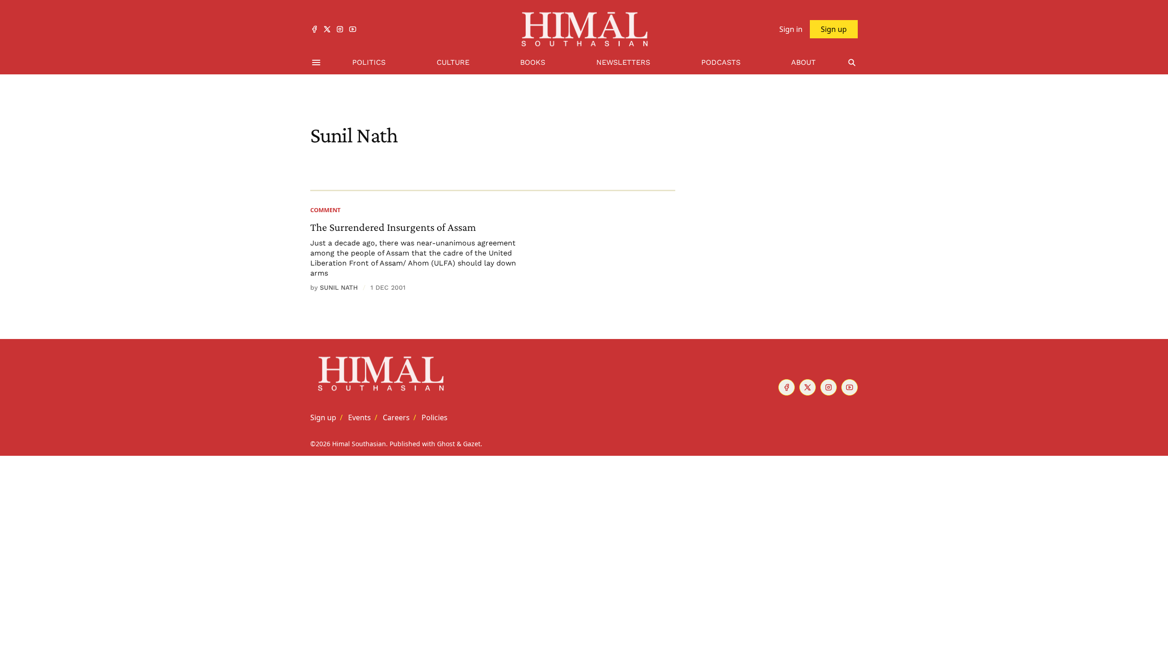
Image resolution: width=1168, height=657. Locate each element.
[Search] (852, 63)
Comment (325, 210)
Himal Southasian (359, 443)
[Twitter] (327, 29)
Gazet (471, 443)
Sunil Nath (339, 287)
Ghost (446, 443)
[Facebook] (314, 29)
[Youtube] (353, 29)
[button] (323, 417)
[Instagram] (340, 29)
